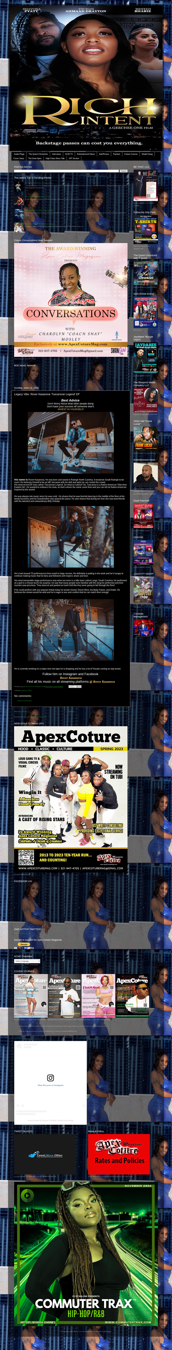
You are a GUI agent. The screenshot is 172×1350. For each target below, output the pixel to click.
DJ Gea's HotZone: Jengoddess (38, 183)
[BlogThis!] (72, 686)
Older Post (121, 711)
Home (71, 711)
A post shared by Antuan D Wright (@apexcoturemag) (50, 1120)
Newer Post (20, 711)
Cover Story (18, 158)
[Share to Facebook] (77, 686)
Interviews (56, 154)
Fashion (116, 154)
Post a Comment (25, 700)
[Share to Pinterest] (80, 686)
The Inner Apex (35, 158)
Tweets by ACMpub (22, 933)
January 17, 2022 (66, 1035)
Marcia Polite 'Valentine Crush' (37, 196)
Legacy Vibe (26, 690)
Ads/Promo (104, 154)
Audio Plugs (19, 154)
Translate (34, 964)
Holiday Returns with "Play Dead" (39, 210)
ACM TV (69, 154)
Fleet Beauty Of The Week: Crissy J (40, 224)
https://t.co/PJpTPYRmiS (41, 1031)
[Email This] (70, 686)
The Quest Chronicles (38, 154)
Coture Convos (131, 154)
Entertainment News (86, 154)
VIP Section (74, 158)
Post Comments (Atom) (36, 717)
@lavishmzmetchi (26, 1026)
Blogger (107, 1331)
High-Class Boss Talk (55, 158)
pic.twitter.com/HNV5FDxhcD (64, 1031)
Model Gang (147, 154)
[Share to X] (75, 686)
